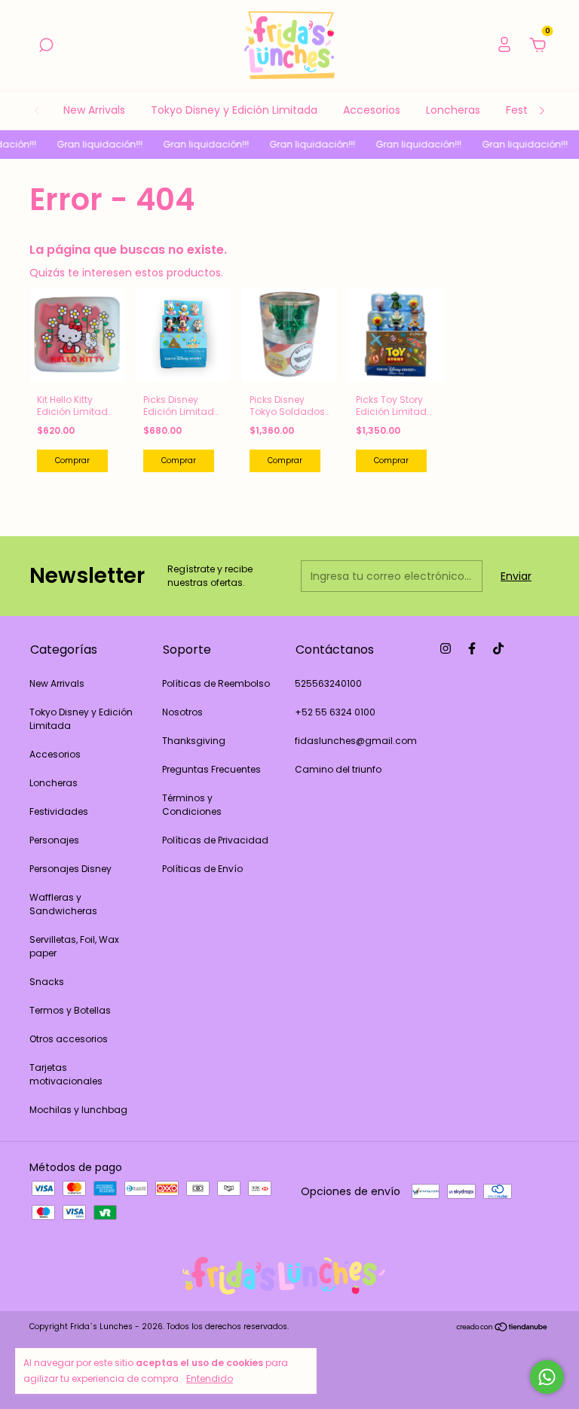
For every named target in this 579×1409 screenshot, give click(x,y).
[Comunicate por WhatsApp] (547, 1377)
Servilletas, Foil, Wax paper (74, 946)
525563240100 (328, 683)
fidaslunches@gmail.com (356, 740)
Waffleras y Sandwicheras (63, 904)
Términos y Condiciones (192, 804)
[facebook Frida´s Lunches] (472, 648)
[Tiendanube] (502, 1328)
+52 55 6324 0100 (335, 712)
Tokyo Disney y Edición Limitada (234, 109)
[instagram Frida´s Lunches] (446, 648)
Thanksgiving (193, 740)
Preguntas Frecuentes (211, 769)
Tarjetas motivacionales (66, 1074)
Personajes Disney (70, 868)
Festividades (58, 811)
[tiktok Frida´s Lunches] (498, 648)
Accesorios (371, 109)
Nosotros (182, 712)
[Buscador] (46, 46)
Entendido (209, 1378)
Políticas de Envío (202, 868)
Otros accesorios (68, 1038)
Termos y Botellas (70, 1010)
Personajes (54, 840)
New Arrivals (94, 109)
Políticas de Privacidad (215, 840)
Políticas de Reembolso (216, 683)
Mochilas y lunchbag (78, 1109)
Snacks (46, 981)
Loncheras (453, 109)
